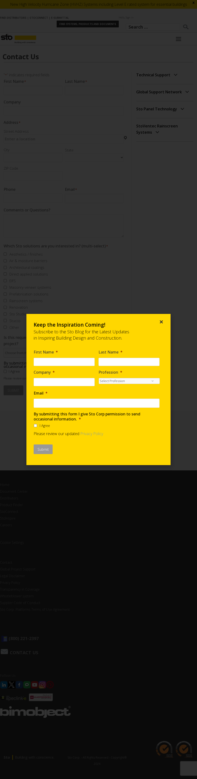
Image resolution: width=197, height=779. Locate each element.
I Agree (45, 425)
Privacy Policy (91, 433)
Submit (43, 449)
